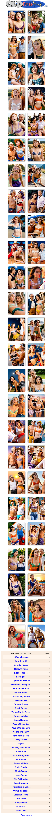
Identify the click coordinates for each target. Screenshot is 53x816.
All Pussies (21, 759)
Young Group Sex (21, 724)
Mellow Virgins (21, 669)
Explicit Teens (20, 692)
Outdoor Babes (21, 704)
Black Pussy (21, 708)
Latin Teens (21, 799)
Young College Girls (21, 728)
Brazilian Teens (21, 795)
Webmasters (26, 815)
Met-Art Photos (21, 779)
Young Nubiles (21, 716)
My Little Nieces (21, 665)
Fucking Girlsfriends (20, 748)
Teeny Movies (21, 740)
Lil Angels (21, 677)
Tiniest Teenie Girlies (21, 787)
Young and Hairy (21, 732)
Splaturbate (21, 751)
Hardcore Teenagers (20, 685)
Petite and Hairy (21, 763)
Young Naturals (21, 720)
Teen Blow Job (21, 783)
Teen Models (21, 700)
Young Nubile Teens (20, 712)
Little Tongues (21, 673)
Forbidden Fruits (21, 689)
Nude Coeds (21, 767)
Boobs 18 (20, 807)
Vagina (21, 744)
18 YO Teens (21, 771)
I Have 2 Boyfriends (21, 696)
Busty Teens (21, 803)
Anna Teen (21, 810)
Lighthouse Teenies (21, 681)
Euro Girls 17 (21, 661)
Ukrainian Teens (20, 791)
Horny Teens (21, 775)
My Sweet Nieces (21, 736)
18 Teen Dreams (20, 657)
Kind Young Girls (21, 755)
